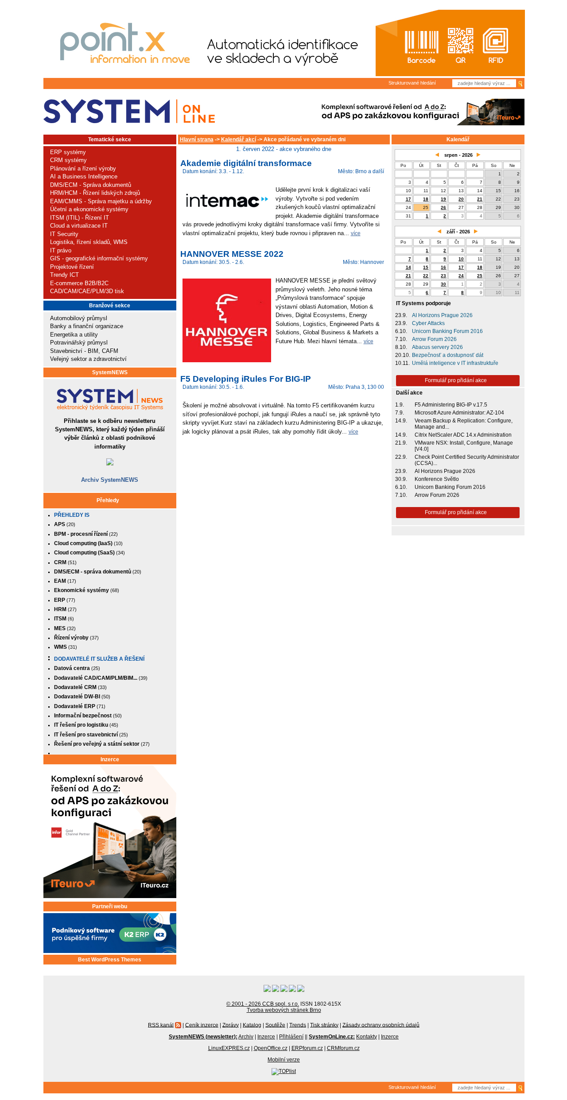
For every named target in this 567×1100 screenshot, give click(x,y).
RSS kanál (161, 1025)
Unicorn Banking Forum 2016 (447, 331)
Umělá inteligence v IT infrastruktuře (455, 363)
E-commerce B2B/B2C (79, 283)
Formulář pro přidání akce (456, 380)
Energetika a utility (74, 334)
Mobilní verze (284, 1060)
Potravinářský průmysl (79, 342)
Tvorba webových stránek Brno (284, 1010)
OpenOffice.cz (270, 1048)
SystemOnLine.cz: (332, 1037)
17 (408, 199)
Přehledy (108, 500)
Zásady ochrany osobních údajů (380, 1025)
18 (425, 199)
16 (443, 267)
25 (479, 275)
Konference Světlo (437, 479)
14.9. (401, 421)
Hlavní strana (197, 139)
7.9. (399, 413)
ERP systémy (68, 152)
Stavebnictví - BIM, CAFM (84, 351)
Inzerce (110, 759)
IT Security (64, 234)
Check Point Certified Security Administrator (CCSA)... (467, 460)
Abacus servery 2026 (437, 347)
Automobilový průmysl (78, 318)
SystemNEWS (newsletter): (203, 1037)
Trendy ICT (64, 274)
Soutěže (275, 1025)
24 (461, 275)
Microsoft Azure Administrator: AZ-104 (459, 413)
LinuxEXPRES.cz (229, 1048)
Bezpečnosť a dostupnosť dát (447, 355)
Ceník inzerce (201, 1025)
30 (443, 284)
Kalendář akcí (238, 139)
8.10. (401, 347)
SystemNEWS (110, 372)
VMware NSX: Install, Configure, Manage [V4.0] (464, 446)
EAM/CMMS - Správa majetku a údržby (101, 201)
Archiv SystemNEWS (109, 479)
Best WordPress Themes (109, 960)
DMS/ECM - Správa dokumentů (90, 185)
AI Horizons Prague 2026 (442, 315)
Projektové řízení (72, 266)
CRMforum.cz (343, 1048)
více (356, 233)
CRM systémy (68, 160)
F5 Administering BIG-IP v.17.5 (451, 405)
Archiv (245, 1037)
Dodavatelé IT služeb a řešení (99, 659)
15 (425, 267)
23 (443, 275)
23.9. (401, 315)
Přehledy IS (71, 515)
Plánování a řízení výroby (83, 168)
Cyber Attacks (428, 323)
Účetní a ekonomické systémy (89, 209)
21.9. (401, 443)
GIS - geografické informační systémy (99, 258)
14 (408, 267)
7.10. (401, 339)
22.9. (401, 457)
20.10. (402, 355)
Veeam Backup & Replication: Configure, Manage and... (464, 424)
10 (461, 258)
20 (461, 199)
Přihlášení (291, 1037)
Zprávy (230, 1025)
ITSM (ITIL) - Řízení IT (79, 217)
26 (443, 207)
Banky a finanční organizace (86, 326)
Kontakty (366, 1037)
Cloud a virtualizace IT (79, 225)
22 (425, 275)
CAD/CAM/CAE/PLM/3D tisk (87, 291)
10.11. (402, 363)
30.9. (401, 479)
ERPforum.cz (307, 1048)
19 (443, 199)
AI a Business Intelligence (83, 176)
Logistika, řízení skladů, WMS (89, 242)
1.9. (399, 405)
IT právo (60, 250)
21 (479, 199)
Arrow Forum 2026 (434, 339)
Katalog (252, 1025)
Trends (297, 1025)
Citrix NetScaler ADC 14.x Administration (463, 435)
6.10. (401, 331)
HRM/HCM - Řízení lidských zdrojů (95, 193)
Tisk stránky (324, 1025)
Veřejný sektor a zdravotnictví (88, 359)
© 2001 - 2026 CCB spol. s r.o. (262, 1004)
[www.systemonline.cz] (129, 111)
